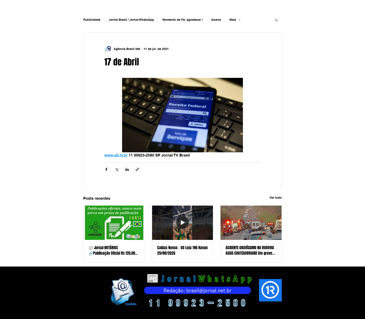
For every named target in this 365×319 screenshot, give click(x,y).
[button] (276, 20)
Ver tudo (276, 197)
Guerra (216, 19)
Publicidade (91, 19)
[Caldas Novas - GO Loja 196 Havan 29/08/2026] (182, 223)
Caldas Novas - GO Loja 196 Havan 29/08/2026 (182, 250)
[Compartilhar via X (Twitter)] (117, 169)
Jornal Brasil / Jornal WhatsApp (131, 19)
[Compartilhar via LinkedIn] (127, 169)
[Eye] (123, 291)
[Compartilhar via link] (137, 169)
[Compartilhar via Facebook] (106, 169)
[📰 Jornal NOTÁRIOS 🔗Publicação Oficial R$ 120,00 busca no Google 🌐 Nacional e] (113, 223)
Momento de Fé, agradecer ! (182, 19)
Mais (232, 19)
